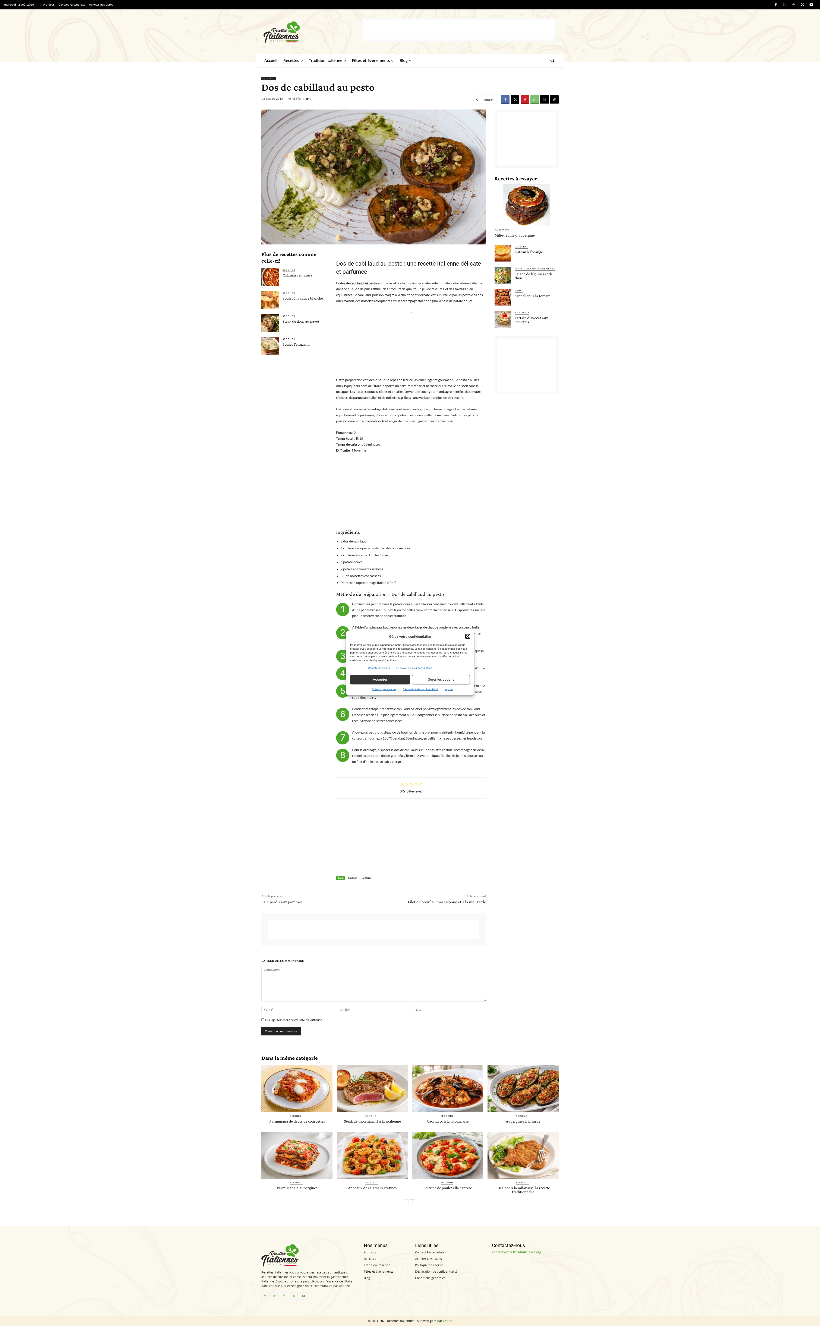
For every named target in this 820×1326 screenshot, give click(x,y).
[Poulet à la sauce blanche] (270, 300)
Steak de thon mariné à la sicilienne (372, 1121)
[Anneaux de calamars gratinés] (372, 1155)
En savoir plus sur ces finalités (414, 668)
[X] (802, 4)
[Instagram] (784, 4)
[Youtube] (811, 4)
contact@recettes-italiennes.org (516, 1252)
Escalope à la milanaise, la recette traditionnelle (523, 1190)
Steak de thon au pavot (301, 321)
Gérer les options (441, 679)
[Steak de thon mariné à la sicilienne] (372, 1088)
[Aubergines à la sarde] (523, 1088)
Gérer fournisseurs (379, 668)
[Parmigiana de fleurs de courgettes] (296, 1088)
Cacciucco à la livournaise (448, 1121)
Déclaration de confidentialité (420, 689)
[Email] (544, 99)
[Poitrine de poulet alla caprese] (447, 1155)
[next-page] (412, 1202)
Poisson (352, 877)
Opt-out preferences (384, 689)
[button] (468, 636)
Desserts (521, 246)
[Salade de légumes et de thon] (503, 275)
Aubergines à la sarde (523, 1121)
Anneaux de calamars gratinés (372, 1188)
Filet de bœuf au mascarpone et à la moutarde (447, 901)
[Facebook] (775, 4)
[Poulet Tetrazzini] (270, 346)
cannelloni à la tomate (532, 296)
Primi (519, 290)
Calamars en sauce (297, 275)
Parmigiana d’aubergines (297, 1188)
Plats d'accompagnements (535, 268)
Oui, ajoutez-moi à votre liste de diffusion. (293, 1020)
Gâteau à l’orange (529, 252)
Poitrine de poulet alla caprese (447, 1188)
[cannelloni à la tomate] (503, 297)
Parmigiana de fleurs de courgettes (297, 1121)
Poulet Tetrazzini (296, 344)
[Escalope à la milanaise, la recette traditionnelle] (523, 1155)
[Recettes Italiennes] (312, 31)
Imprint (449, 689)
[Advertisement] (458, 29)
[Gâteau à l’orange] (503, 253)
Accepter (380, 679)
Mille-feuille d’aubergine (515, 235)
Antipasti (502, 230)
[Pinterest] (793, 4)
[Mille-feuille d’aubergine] (527, 205)
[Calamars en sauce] (270, 277)
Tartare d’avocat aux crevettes (531, 320)
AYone (447, 1321)
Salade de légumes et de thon (534, 276)
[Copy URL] (554, 99)
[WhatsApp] (534, 99)
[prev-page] (406, 1202)
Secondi (268, 78)
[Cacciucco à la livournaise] (447, 1088)
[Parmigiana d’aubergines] (296, 1155)
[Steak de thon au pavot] (270, 323)
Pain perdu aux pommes (282, 901)
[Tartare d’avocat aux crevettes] (503, 319)
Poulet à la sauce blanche (303, 298)
